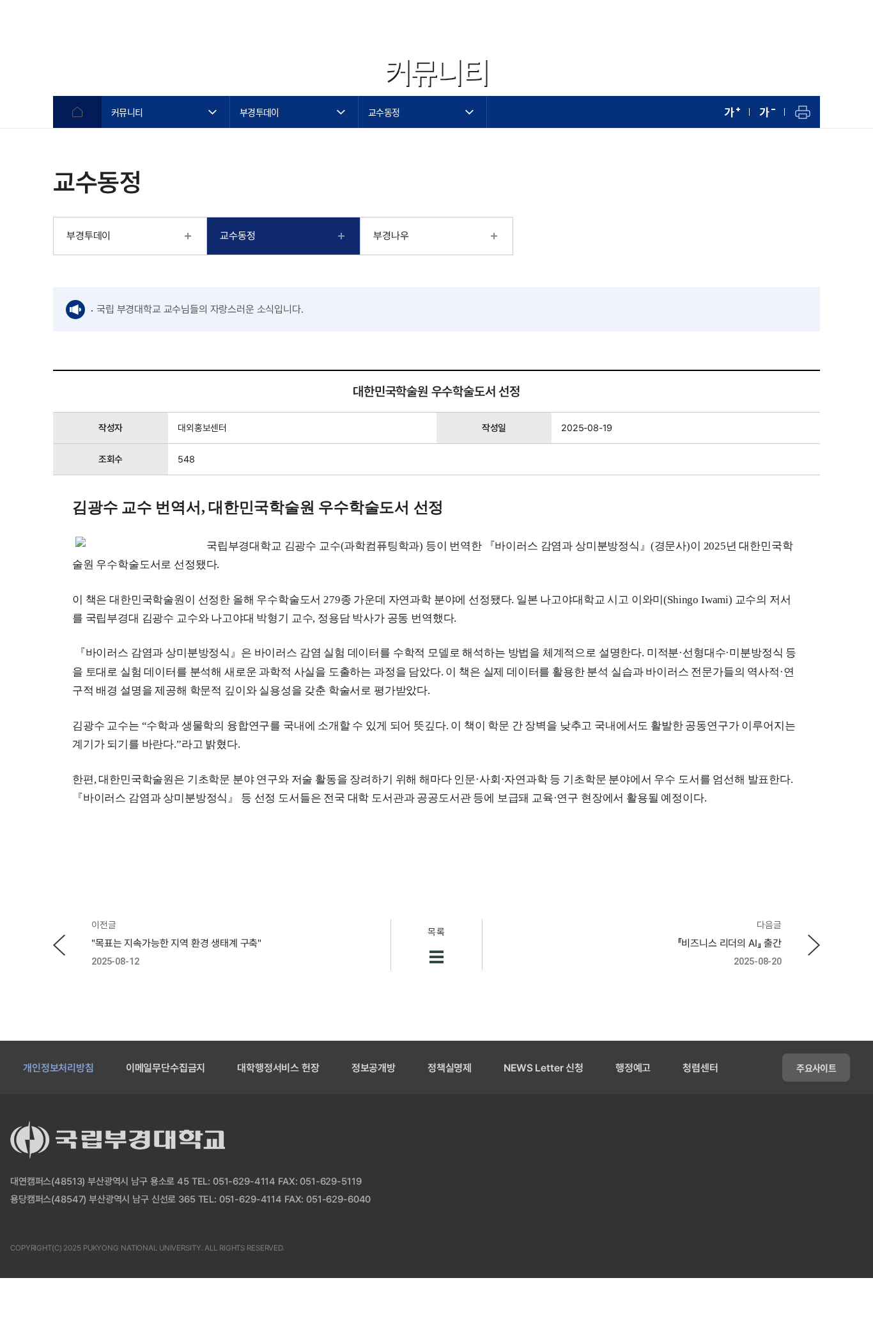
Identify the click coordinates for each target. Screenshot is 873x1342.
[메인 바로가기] (83, 30)
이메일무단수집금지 (166, 1068)
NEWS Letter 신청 (543, 1068)
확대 (732, 112)
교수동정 (383, 112)
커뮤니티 (127, 112)
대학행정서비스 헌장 (278, 1068)
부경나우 (390, 236)
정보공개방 (374, 1068)
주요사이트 (816, 1067)
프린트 (802, 112)
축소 (767, 112)
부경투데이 (259, 112)
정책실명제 (450, 1068)
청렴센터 (700, 1068)
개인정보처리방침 (58, 1068)
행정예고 (633, 1068)
